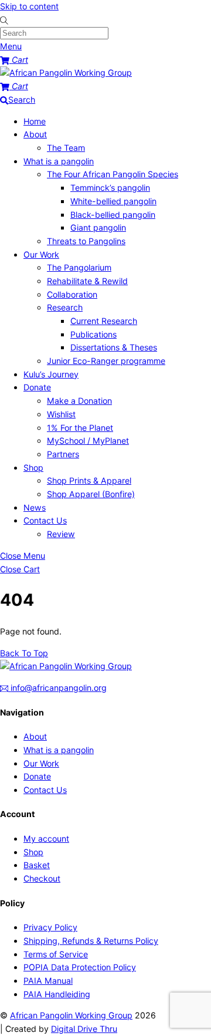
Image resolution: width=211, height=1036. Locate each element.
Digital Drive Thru (84, 1029)
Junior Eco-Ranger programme (106, 361)
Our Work (41, 254)
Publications (93, 334)
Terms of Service (55, 954)
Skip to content (29, 6)
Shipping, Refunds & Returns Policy (90, 941)
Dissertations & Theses (113, 347)
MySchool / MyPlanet (88, 441)
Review (61, 534)
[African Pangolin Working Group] (66, 72)
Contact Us (45, 520)
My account (46, 838)
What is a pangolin (58, 161)
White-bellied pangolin (113, 201)
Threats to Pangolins (86, 241)
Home (34, 121)
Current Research (103, 321)
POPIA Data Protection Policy (79, 967)
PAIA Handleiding (56, 994)
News (34, 507)
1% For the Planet (80, 428)
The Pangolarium (79, 267)
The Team (66, 148)
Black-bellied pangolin (112, 215)
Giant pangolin (98, 227)
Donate (37, 387)
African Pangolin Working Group (71, 1015)
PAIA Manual (48, 981)
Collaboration (72, 294)
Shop (33, 468)
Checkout (41, 878)
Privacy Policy (50, 927)
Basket (36, 865)
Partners (63, 454)
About (35, 134)
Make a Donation (79, 401)
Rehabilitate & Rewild (87, 281)
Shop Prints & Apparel (89, 480)
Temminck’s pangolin (110, 188)
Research (65, 307)
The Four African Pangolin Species (112, 174)
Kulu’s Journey (51, 374)
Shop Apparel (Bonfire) (91, 494)
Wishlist (61, 414)
